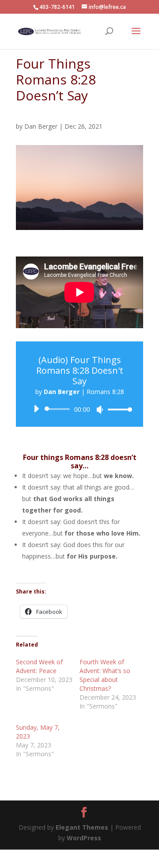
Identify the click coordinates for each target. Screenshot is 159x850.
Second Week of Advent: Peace (39, 666)
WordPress (84, 838)
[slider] (117, 409)
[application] (79, 409)
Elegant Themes (83, 827)
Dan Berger (40, 126)
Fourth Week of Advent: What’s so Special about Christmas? (105, 675)
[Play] (36, 409)
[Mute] (100, 410)
